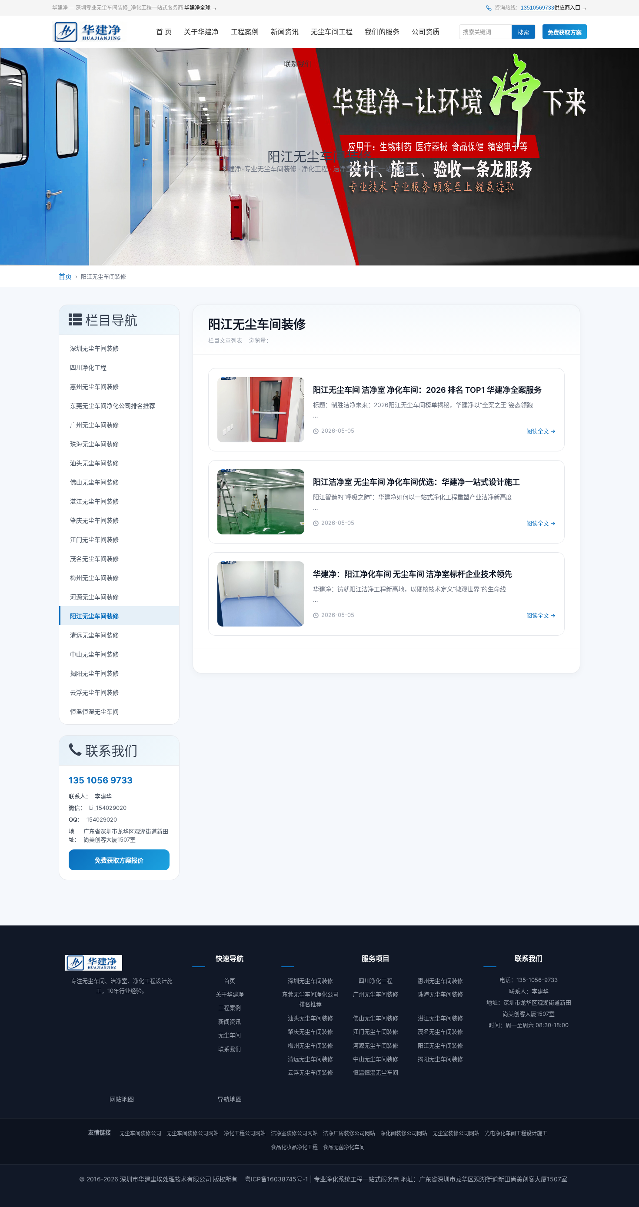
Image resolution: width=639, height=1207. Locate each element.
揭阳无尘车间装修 (94, 673)
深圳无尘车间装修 (94, 348)
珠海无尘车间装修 (94, 444)
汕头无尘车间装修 (94, 463)
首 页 (164, 32)
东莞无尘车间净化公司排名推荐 (112, 405)
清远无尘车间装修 (94, 635)
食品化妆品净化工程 (294, 1147)
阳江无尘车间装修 (94, 616)
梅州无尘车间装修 (94, 577)
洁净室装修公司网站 (294, 1133)
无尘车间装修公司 (140, 1133)
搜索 (523, 32)
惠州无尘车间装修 (94, 386)
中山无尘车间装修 (94, 654)
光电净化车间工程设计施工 (516, 1133)
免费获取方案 (565, 32)
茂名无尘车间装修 (94, 558)
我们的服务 (382, 32)
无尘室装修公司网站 (456, 1133)
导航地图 (229, 1099)
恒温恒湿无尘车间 (94, 711)
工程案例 (245, 32)
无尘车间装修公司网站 (192, 1133)
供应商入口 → (570, 8)
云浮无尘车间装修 (94, 692)
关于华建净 (201, 32)
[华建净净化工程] (90, 31)
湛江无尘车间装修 (94, 501)
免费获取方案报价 (119, 860)
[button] (119, 320)
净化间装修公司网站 (403, 1133)
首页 (65, 276)
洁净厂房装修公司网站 (349, 1133)
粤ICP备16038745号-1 (276, 1179)
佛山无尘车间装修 (94, 482)
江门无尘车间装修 (94, 539)
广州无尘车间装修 (94, 424)
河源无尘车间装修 (94, 596)
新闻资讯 (285, 32)
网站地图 (122, 1099)
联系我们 (298, 64)
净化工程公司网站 (245, 1133)
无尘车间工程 (332, 32)
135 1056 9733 (101, 780)
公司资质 (425, 32)
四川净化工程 (88, 367)
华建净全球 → (200, 8)
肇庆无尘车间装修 (94, 520)
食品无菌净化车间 (344, 1147)
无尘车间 (229, 1034)
